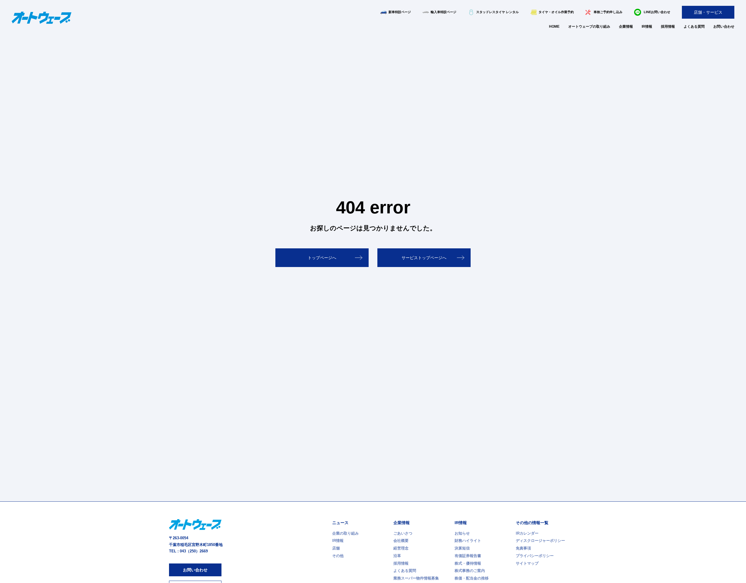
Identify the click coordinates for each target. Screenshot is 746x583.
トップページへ (322, 257)
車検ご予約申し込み (608, 12)
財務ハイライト (468, 540)
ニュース (340, 522)
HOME (554, 26)
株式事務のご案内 (470, 570)
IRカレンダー (527, 533)
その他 (338, 556)
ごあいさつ (402, 533)
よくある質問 (694, 26)
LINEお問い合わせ (657, 12)
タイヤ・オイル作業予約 (556, 12)
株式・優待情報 (468, 563)
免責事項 (523, 548)
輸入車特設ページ (443, 12)
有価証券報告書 (468, 556)
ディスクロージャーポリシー (540, 540)
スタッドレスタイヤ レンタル (497, 12)
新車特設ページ (399, 12)
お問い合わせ (723, 26)
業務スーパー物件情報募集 (416, 578)
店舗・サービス (708, 12)
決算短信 (462, 548)
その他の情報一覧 (532, 522)
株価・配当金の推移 (472, 578)
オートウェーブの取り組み (589, 26)
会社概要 (401, 540)
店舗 (336, 548)
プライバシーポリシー (535, 556)
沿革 (397, 556)
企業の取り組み (345, 533)
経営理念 (401, 548)
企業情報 (626, 26)
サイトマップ (527, 563)
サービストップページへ (424, 257)
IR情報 (647, 26)
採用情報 (668, 26)
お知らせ (462, 533)
